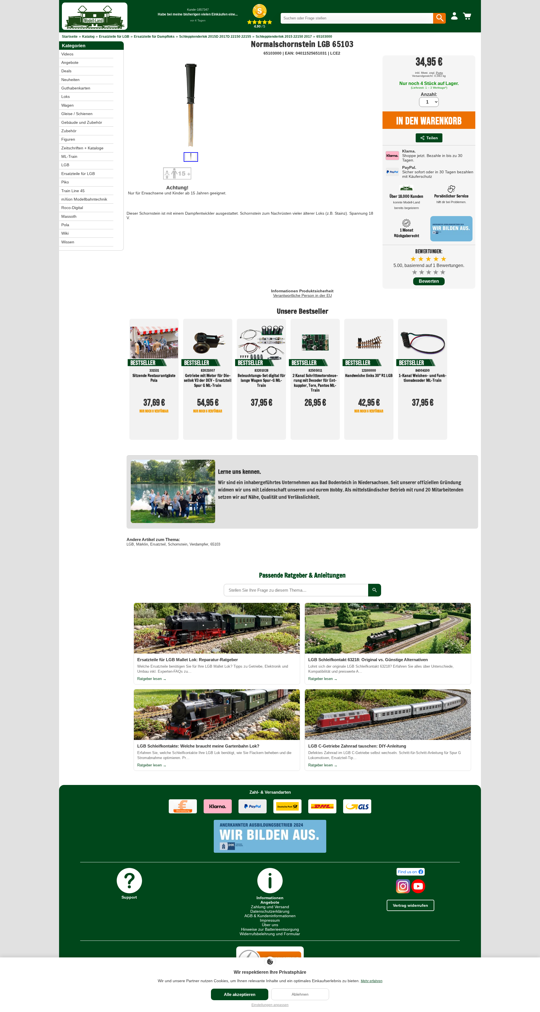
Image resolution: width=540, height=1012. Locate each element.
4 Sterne (436, 272)
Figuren (68, 139)
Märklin (142, 544)
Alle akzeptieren (239, 994)
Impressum (270, 920)
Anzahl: (429, 94)
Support (129, 897)
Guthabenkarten (75, 88)
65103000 (324, 37)
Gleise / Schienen (77, 113)
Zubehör (68, 131)
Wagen (67, 105)
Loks (65, 96)
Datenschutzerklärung (269, 911)
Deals (66, 71)
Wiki (65, 233)
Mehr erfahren (371, 981)
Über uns (270, 925)
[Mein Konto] (454, 16)
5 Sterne (443, 272)
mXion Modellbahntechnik (84, 199)
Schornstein (177, 544)
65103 (215, 544)
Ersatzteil (158, 544)
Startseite (70, 37)
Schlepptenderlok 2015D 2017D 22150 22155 (215, 37)
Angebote (69, 62)
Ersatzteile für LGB (114, 37)
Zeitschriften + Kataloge (82, 148)
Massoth (68, 216)
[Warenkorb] (468, 16)
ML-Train (69, 156)
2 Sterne (422, 272)
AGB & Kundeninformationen (270, 916)
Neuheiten (70, 79)
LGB (130, 544)
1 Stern (414, 272)
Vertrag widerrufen (410, 905)
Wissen (67, 242)
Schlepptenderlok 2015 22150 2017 (284, 37)
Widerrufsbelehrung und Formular (270, 934)
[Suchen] (439, 18)
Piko (65, 182)
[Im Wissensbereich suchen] (374, 590)
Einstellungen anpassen (270, 1005)
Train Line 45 (73, 191)
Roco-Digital (72, 207)
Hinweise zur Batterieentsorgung (270, 929)
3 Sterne (429, 272)
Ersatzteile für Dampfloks (154, 37)
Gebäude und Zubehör (81, 122)
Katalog (88, 37)
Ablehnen (300, 994)
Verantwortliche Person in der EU (302, 295)
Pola (65, 225)
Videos (67, 54)
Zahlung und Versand (270, 907)
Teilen (432, 138)
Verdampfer (199, 544)
